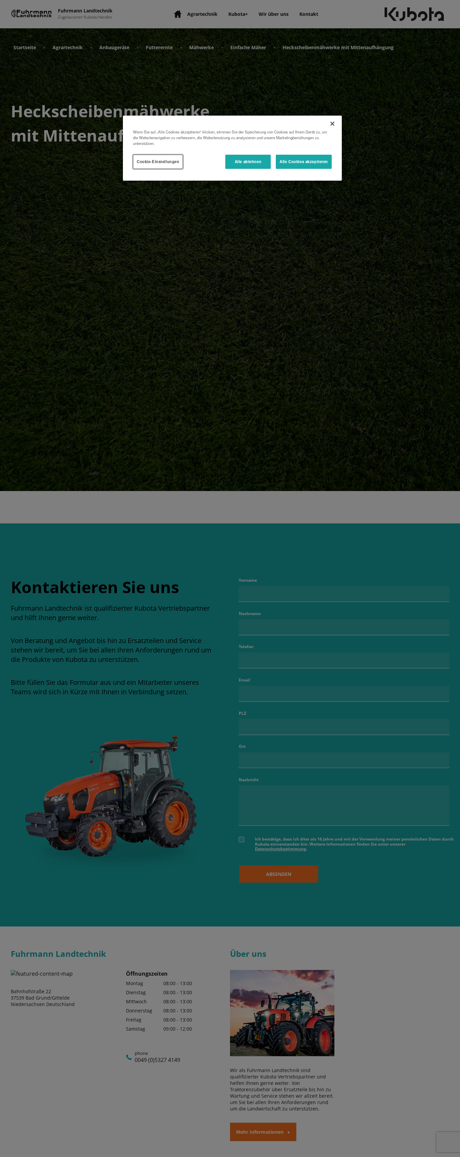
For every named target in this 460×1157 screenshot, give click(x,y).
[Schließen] (332, 123)
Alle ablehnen (248, 161)
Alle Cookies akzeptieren (304, 161)
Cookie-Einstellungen (158, 161)
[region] (232, 148)
